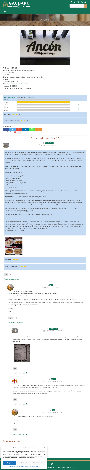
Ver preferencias (38, 463)
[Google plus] (19, 129)
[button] (44, 448)
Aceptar (9, 463)
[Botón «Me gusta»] (6, 274)
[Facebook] (6, 129)
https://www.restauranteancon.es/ (18, 84)
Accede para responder (11, 279)
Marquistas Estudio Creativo (66, 467)
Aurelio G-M (49, 143)
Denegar (24, 463)
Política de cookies (15, 466)
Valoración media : (10, 97)
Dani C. (53, 379)
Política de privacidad (26, 466)
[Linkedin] (25, 129)
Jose (51, 285)
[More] (38, 129)
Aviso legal (35, 466)
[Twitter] (12, 129)
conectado (20, 445)
